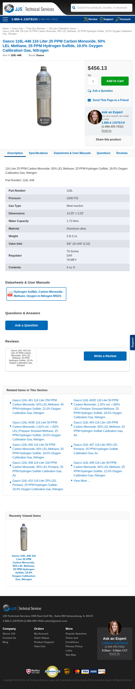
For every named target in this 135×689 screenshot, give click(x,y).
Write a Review (105, 356)
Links (69, 650)
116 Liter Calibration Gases (62, 28)
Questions (103, 153)
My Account (41, 633)
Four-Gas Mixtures (36, 28)
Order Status (41, 637)
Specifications (38, 153)
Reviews (122, 153)
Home (6, 28)
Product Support (44, 642)
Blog (5, 642)
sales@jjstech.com (55, 620)
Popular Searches (76, 633)
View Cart (39, 646)
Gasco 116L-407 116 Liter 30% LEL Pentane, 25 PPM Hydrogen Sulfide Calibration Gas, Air (96, 449)
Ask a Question (102, 90)
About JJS (9, 633)
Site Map (71, 654)
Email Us (106, 130)
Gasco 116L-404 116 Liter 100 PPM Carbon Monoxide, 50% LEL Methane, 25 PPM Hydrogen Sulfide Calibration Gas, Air (99, 429)
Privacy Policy (74, 646)
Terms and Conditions (72, 639)
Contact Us (9, 637)
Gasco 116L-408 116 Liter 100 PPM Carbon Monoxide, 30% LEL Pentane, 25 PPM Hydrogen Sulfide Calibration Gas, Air (37, 469)
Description (15, 153)
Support (108, 19)
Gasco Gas (17, 28)
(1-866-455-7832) (48, 19)
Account (125, 19)
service (93, 19)
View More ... (82, 480)
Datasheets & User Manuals (72, 153)
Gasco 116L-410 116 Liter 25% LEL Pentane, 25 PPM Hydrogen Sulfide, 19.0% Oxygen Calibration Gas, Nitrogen (37, 485)
